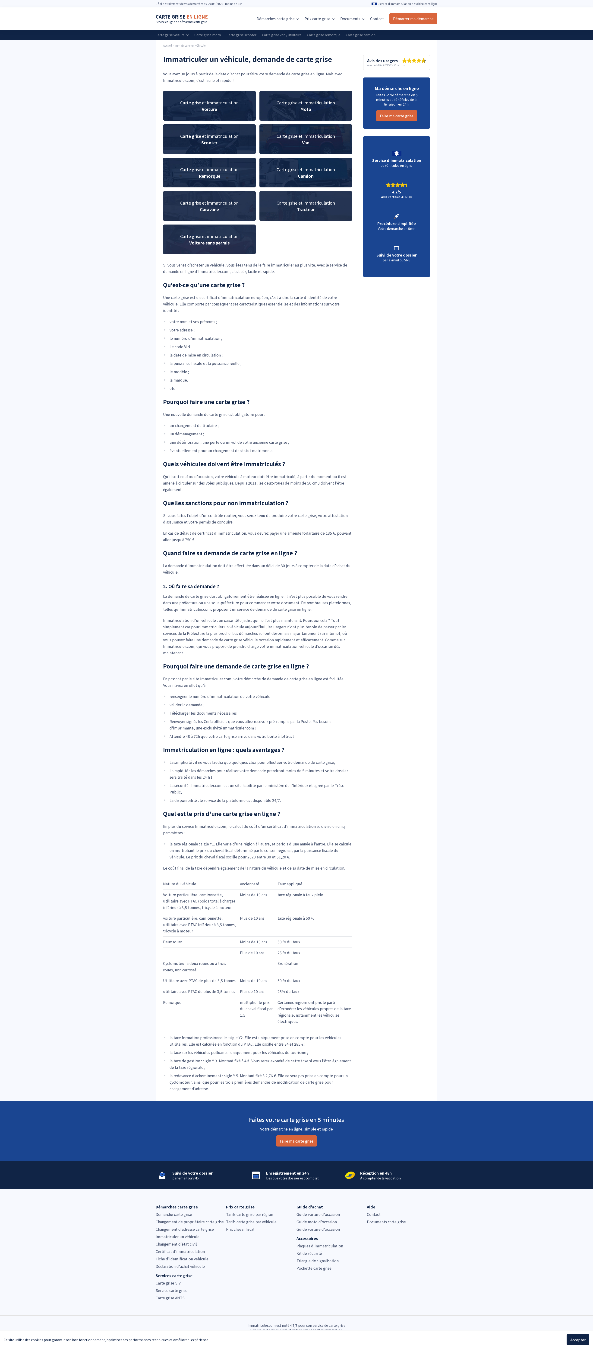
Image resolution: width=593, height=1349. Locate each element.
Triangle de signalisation (317, 1260)
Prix (317, 18)
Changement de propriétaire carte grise (190, 1221)
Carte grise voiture (170, 34)
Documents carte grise (386, 1221)
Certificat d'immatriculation (180, 1251)
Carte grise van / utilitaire (281, 34)
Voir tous (399, 65)
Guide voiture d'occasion (318, 1214)
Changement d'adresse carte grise (185, 1229)
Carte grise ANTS (170, 1298)
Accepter (578, 1340)
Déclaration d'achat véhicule (180, 1266)
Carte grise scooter (241, 34)
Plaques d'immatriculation (319, 1246)
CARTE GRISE (182, 16)
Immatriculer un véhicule (190, 45)
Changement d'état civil (176, 1244)
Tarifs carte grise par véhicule (251, 1221)
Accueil (167, 45)
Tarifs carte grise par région (249, 1214)
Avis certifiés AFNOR (379, 65)
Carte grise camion (360, 34)
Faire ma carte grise (396, 116)
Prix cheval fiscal (240, 1229)
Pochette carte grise (313, 1268)
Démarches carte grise (276, 18)
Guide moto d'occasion (316, 1221)
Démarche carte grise (174, 1214)
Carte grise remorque (323, 34)
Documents (350, 18)
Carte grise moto (207, 34)
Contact (377, 18)
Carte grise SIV (168, 1283)
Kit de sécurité (309, 1253)
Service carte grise (171, 1290)
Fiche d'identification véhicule (182, 1259)
